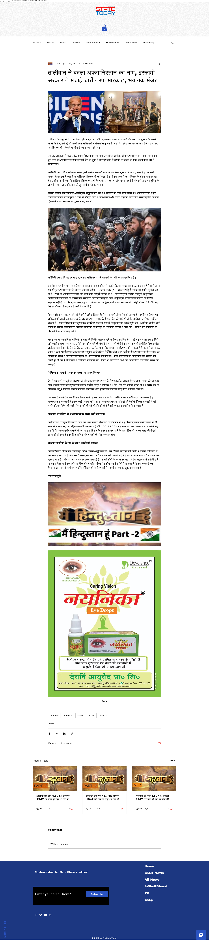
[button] (104, 28)
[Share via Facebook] (49, 733)
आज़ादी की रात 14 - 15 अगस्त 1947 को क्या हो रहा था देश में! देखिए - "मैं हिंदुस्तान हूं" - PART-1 (153, 798)
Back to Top (4, 929)
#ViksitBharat (156, 886)
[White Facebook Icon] (36, 915)
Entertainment (112, 42)
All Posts (37, 42)
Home (149, 866)
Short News (131, 42)
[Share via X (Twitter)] (56, 733)
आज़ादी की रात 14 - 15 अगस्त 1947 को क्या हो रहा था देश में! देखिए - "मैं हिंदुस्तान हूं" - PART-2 (103, 798)
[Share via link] (71, 733)
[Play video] (104, 514)
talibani (80, 715)
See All (173, 760)
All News (152, 879)
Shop (149, 899)
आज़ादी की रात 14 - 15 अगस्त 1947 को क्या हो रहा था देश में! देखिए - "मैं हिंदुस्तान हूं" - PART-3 (54, 798)
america (103, 715)
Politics (50, 42)
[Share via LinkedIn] (64, 733)
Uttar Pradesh (93, 42)
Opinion (76, 42)
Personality (148, 42)
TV (147, 893)
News (63, 42)
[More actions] (159, 63)
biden (92, 715)
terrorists (68, 715)
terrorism (54, 715)
